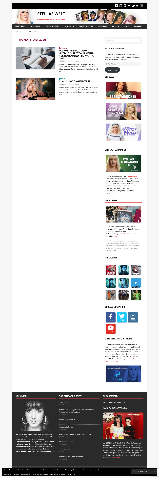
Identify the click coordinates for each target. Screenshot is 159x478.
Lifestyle (102, 26)
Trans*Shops (64, 402)
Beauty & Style (86, 26)
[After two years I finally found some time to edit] (124, 283)
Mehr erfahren (115, 457)
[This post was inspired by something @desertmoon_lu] (111, 270)
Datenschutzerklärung (67, 474)
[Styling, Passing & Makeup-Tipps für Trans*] (122, 132)
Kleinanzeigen (132, 176)
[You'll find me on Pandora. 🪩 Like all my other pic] (111, 283)
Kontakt (138, 26)
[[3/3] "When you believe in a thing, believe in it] (136, 295)
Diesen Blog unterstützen (68, 419)
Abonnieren (112, 70)
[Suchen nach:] (123, 40)
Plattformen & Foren (66, 442)
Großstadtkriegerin (66, 427)
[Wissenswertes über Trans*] (122, 111)
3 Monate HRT (64, 449)
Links (126, 26)
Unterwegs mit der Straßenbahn (71, 457)
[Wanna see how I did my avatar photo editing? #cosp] (124, 270)
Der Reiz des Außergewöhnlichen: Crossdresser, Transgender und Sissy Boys (76, 410)
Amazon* (116, 236)
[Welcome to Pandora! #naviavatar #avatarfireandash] (136, 283)
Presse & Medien (52, 26)
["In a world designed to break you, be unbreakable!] (111, 295)
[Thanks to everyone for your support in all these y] (136, 270)
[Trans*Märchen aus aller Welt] (122, 91)
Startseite (20, 26)
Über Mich (35, 26)
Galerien (69, 26)
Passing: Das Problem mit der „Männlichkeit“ (75, 434)
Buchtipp (127, 234)
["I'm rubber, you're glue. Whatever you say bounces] (124, 295)
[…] (63, 71)
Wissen (115, 26)
